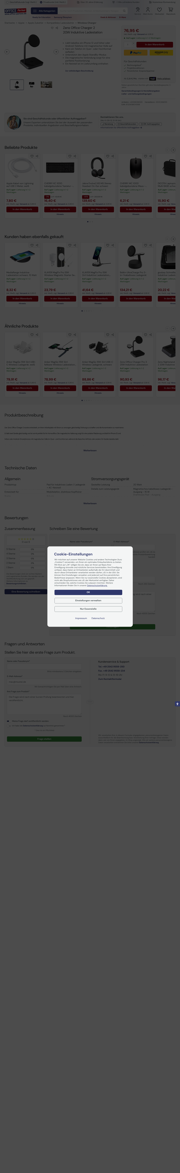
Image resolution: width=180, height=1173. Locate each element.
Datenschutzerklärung (97, 585)
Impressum (81, 618)
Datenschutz (98, 618)
